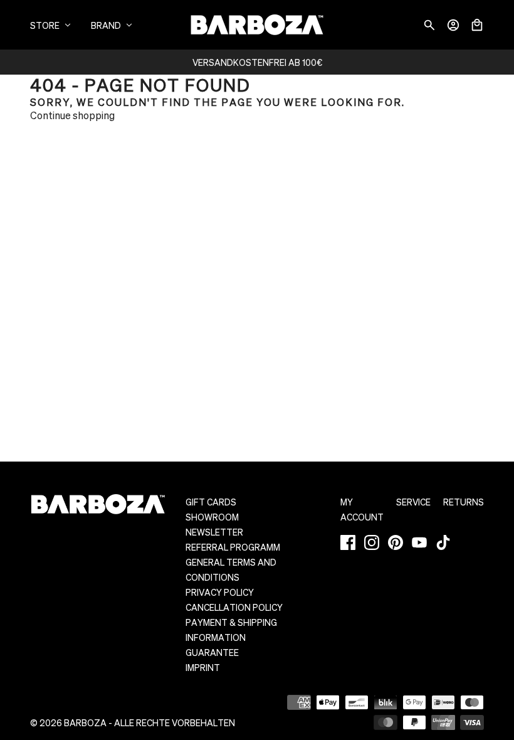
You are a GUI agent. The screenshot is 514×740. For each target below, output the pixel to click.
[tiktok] (443, 542)
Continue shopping (72, 115)
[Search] (429, 25)
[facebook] (348, 542)
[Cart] (477, 25)
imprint (203, 667)
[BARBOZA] (257, 25)
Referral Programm (233, 546)
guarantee (212, 652)
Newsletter (214, 531)
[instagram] (372, 542)
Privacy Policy (220, 592)
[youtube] (419, 542)
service (413, 501)
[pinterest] (396, 542)
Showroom (212, 516)
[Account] (453, 25)
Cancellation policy (234, 607)
